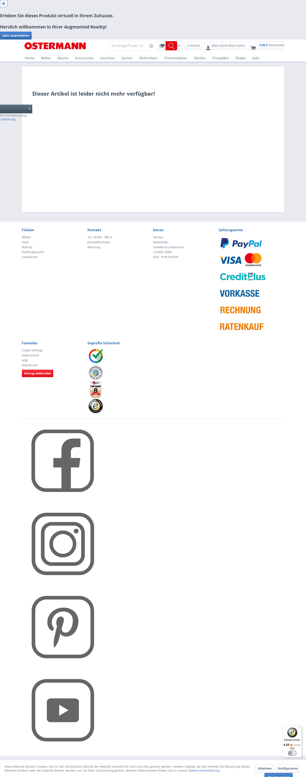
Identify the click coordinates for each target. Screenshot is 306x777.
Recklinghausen (33, 252)
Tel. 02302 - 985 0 (99, 237)
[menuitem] (142, 48)
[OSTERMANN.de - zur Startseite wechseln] (55, 47)
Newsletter (160, 242)
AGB (25, 360)
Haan (25, 242)
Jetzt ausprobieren (15, 35)
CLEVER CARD (162, 252)
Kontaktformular (98, 242)
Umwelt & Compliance (168, 247)
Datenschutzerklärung (204, 770)
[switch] (292, 753)
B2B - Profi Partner (166, 257)
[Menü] (299, 727)
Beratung (93, 247)
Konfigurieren (288, 768)
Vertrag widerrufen (37, 373)
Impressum (30, 365)
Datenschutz (30, 355)
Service (158, 237)
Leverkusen (30, 257)
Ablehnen (265, 768)
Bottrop (27, 247)
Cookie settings (32, 350)
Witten (26, 237)
